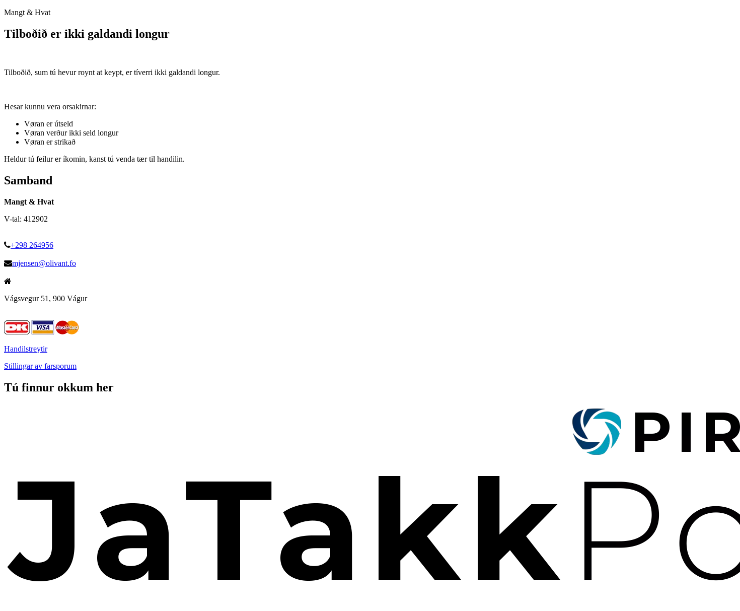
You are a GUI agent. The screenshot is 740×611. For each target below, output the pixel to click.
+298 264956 (32, 245)
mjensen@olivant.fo (44, 263)
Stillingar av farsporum (40, 366)
